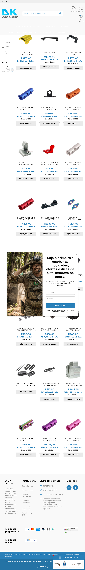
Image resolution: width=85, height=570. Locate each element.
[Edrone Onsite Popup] (42, 285)
